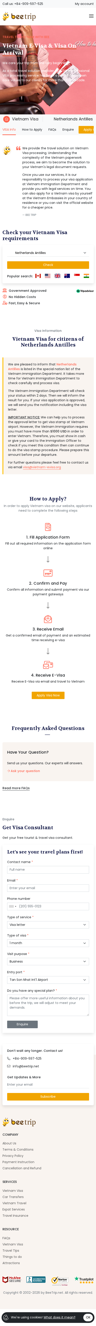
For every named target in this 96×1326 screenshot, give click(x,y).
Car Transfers (13, 1197)
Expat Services (13, 1209)
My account (84, 4)
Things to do (12, 1257)
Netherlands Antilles (73, 119)
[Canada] (38, 276)
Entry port (16, 972)
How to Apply (32, 129)
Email (12, 880)
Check (48, 265)
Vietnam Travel (14, 1203)
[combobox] (48, 253)
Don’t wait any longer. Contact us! (35, 1050)
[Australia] (67, 276)
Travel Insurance (15, 1215)
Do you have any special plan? (32, 990)
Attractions (11, 1263)
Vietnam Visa (25, 119)
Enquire (68, 129)
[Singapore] (77, 276)
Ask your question (25, 771)
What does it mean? (59, 1317)
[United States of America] (48, 276)
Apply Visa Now (48, 695)
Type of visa (18, 935)
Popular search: (20, 276)
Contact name (20, 862)
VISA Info (9, 129)
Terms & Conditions (17, 1149)
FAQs (52, 129)
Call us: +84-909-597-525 (22, 4)
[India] (87, 276)
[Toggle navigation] (91, 17)
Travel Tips (10, 1250)
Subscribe (48, 1096)
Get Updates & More (24, 1077)
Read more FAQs (16, 788)
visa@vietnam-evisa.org (42, 467)
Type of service (20, 917)
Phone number (18, 898)
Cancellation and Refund (21, 1168)
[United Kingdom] (58, 276)
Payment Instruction (18, 1162)
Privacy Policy (12, 1156)
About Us (9, 1143)
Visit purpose (18, 954)
